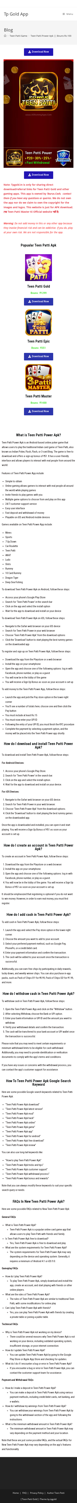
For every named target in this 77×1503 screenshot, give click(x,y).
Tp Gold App (16, 14)
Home (16, 1492)
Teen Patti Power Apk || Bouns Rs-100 (51, 35)
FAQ (24, 1492)
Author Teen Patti (55, 1492)
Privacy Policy (37, 1492)
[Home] (5, 35)
